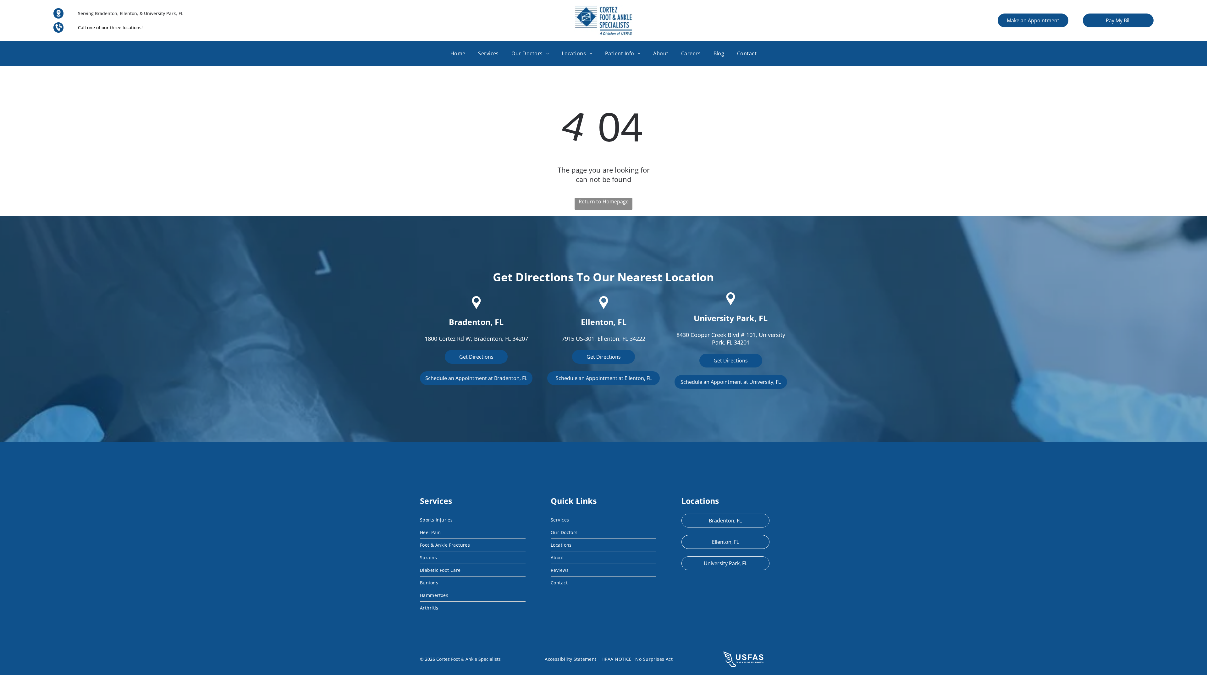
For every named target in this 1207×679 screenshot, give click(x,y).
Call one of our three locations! (110, 27)
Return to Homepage (604, 201)
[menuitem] (458, 53)
